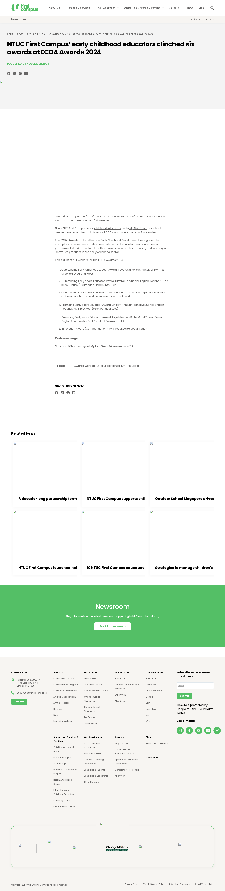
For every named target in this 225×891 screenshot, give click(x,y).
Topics (193, 19)
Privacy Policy (132, 884)
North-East (151, 709)
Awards (79, 366)
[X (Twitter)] (14, 73)
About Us (54, 7)
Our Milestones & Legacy (65, 684)
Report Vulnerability (204, 884)
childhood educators (107, 228)
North (148, 715)
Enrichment (120, 694)
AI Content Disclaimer (179, 884)
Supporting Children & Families (142, 7)
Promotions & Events (63, 721)
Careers (174, 7)
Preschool (120, 678)
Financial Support (62, 757)
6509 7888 (22, 692)
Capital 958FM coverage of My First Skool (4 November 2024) (95, 346)
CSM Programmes (62, 800)
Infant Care (151, 678)
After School (121, 701)
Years (207, 19)
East (148, 702)
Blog (201, 7)
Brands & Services (79, 7)
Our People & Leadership (65, 690)
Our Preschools (154, 672)
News (190, 7)
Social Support (60, 763)
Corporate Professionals (127, 769)
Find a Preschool (154, 690)
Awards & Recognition (64, 696)
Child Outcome (91, 782)
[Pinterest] (20, 73)
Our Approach (106, 7)
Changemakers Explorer (96, 690)
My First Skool (138, 228)
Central (149, 696)
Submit (184, 695)
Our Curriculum (93, 737)
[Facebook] (8, 73)
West (148, 721)
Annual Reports (61, 702)
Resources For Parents (64, 806)
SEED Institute (90, 723)
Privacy (208, 709)
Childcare (151, 684)
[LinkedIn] (26, 73)
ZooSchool (89, 717)
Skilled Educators (92, 753)
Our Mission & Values (63, 678)
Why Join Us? (121, 743)
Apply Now (120, 775)
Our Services (122, 672)
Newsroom (58, 709)
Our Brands (90, 672)
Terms (181, 713)
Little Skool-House (108, 366)
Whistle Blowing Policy (154, 884)
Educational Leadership (96, 775)
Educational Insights (94, 769)
